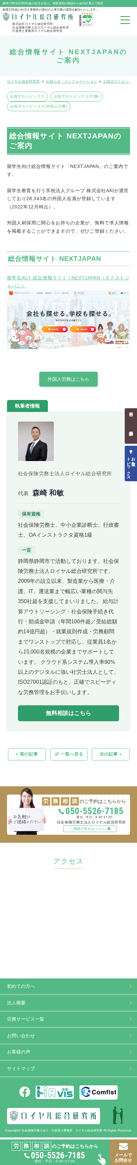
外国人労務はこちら (68, 379)
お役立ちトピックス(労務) (77, 96)
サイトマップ (21, 1068)
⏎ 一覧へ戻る (69, 753)
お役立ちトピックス (27, 96)
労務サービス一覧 (25, 1019)
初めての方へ (21, 986)
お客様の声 (18, 1051)
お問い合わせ (21, 1035)
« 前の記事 (27, 753)
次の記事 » (111, 753)
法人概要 (16, 1002)
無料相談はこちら (68, 713)
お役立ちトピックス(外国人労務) (39, 106)
